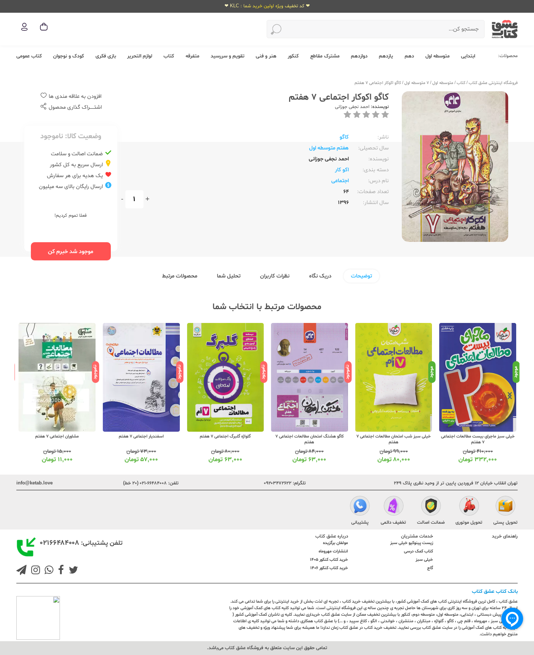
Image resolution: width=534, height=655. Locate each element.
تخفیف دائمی (393, 522)
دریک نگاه (320, 276)
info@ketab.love (34, 483)
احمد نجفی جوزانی (352, 107)
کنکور (293, 56)
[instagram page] (34, 571)
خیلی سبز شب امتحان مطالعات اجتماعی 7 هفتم (393, 439)
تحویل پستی (505, 522)
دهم (409, 56)
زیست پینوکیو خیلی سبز (411, 543)
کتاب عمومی (29, 56)
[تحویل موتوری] (469, 507)
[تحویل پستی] (505, 507)
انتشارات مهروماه (333, 551)
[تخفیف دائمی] (394, 507)
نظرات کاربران (275, 276)
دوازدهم (359, 56)
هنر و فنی (266, 56)
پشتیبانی (360, 522)
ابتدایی (468, 56)
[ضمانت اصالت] (431, 507)
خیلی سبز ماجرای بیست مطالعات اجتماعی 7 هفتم (478, 439)
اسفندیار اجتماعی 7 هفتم (141, 436)
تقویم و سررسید (227, 56)
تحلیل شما (228, 276)
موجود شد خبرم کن (70, 252)
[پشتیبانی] (360, 507)
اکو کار (342, 170)
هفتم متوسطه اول (329, 148)
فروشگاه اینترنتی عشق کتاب (493, 83)
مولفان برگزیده (335, 543)
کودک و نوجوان (68, 56)
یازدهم (386, 56)
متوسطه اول (437, 56)
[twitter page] (72, 571)
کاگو (344, 137)
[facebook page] (59, 571)
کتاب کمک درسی (418, 551)
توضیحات (361, 276)
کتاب (168, 56)
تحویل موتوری (469, 522)
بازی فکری (106, 56)
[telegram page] (21, 571)
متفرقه (192, 56)
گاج (430, 568)
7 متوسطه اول (416, 83)
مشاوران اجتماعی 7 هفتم (57, 436)
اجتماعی (340, 181)
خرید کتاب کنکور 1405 (329, 560)
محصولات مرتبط (179, 276)
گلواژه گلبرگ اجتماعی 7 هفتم (225, 436)
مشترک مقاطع (325, 56)
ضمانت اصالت (431, 522)
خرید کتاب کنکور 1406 (329, 568)
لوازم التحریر (139, 56)
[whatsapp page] (47, 571)
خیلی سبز (424, 560)
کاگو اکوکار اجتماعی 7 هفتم (378, 83)
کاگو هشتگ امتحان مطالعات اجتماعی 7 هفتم (309, 439)
